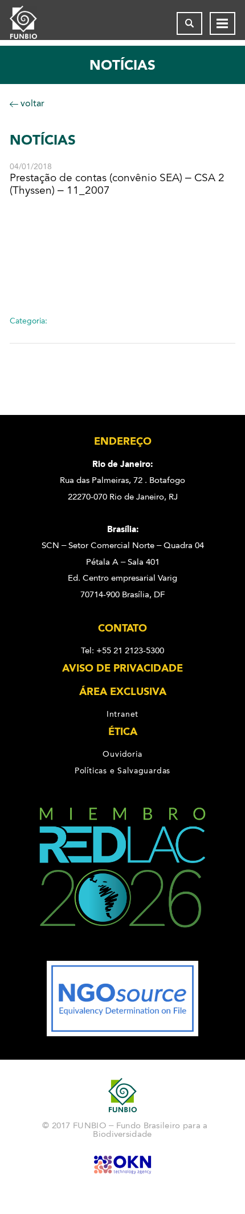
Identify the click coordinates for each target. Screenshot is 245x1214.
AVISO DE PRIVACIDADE (122, 668)
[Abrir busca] (189, 23)
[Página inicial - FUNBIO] (32, 23)
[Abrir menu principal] (222, 23)
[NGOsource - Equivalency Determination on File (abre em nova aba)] (122, 1033)
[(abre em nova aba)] (122, 952)
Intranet (122, 713)
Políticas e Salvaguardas (122, 770)
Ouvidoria (122, 753)
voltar (31, 103)
